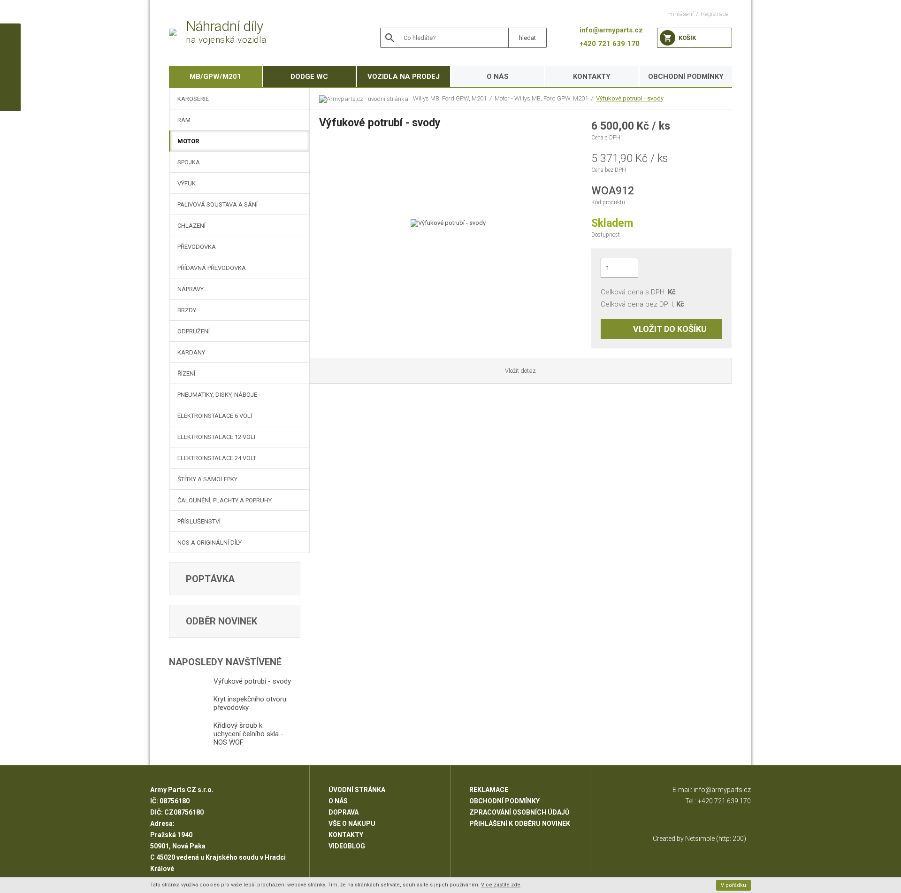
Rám (184, 119)
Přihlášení (680, 13)
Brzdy (186, 310)
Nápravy (190, 289)
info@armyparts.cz (722, 789)
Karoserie (193, 98)
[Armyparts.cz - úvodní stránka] (366, 98)
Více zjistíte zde (500, 885)
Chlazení (191, 225)
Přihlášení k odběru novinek (519, 823)
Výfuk (186, 183)
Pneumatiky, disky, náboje (217, 394)
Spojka (188, 162)
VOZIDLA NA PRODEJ (403, 76)
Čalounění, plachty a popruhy (224, 500)
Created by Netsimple (684, 838)
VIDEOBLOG (346, 846)
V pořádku (733, 885)
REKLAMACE (488, 789)
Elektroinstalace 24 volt (216, 458)
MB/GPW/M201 (215, 76)
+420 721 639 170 (724, 801)
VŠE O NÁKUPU (351, 823)
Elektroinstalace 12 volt (216, 436)
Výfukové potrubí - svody (630, 98)
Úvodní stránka (356, 789)
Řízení (186, 373)
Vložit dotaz (520, 370)
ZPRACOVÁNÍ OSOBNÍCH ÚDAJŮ (519, 812)
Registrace (714, 13)
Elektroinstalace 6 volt (215, 415)
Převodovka (196, 246)
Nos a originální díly (209, 542)
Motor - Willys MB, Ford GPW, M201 (541, 98)
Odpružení (193, 331)
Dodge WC (309, 76)
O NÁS (498, 76)
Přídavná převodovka (211, 267)
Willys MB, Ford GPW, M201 (450, 98)
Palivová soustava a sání (217, 204)
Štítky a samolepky (207, 479)
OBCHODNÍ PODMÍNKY (686, 76)
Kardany (191, 352)
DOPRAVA (343, 812)
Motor (188, 141)
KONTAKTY (592, 76)
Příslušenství (199, 521)
